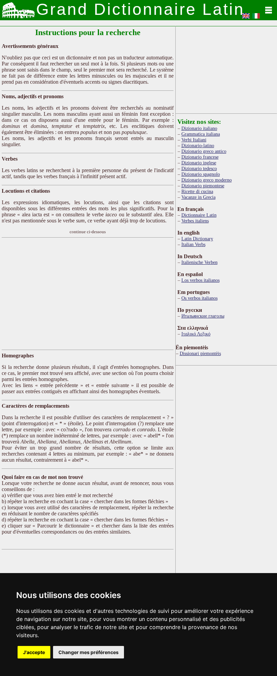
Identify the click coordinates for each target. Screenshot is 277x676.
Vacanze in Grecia (198, 197)
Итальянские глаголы (202, 316)
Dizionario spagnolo (200, 174)
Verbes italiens (195, 220)
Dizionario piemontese (202, 185)
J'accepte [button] (34, 652)
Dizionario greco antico (203, 151)
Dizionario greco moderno (206, 180)
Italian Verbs (193, 244)
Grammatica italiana (200, 134)
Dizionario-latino (197, 145)
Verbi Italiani (193, 139)
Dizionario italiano (199, 128)
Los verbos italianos (200, 280)
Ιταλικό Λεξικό (195, 333)
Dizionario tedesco (199, 168)
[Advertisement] (88, 293)
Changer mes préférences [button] (88, 652)
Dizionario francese (200, 157)
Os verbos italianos (199, 298)
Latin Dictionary (197, 238)
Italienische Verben (199, 262)
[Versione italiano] (256, 18)
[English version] (246, 18)
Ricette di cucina (197, 191)
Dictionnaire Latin (199, 215)
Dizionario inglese (198, 162)
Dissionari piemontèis (200, 353)
